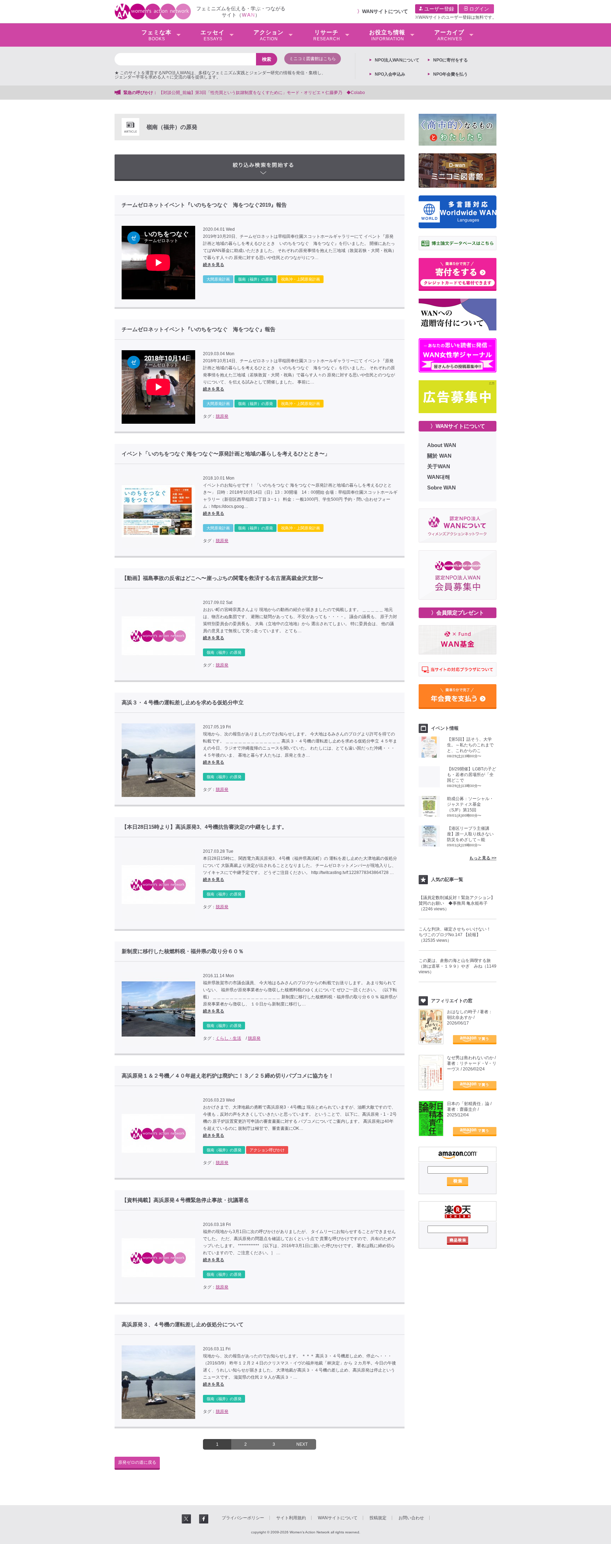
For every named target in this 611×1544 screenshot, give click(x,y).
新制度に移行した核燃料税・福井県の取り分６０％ (183, 951)
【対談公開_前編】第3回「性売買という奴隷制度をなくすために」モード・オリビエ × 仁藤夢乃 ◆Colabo (262, 92)
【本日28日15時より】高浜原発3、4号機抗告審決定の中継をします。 (204, 827)
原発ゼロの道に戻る (137, 1462)
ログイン (478, 9)
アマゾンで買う (474, 1039)
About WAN (441, 445)
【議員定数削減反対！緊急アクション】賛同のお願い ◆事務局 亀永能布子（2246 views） (457, 903)
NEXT (302, 1444)
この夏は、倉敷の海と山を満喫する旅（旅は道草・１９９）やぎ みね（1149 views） (457, 966)
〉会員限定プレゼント (457, 613)
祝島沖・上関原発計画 (300, 279)
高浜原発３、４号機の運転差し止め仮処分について (183, 1324)
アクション (269, 35)
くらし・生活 (228, 1038)
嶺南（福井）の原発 (255, 279)
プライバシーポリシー (243, 1518)
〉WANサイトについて (457, 426)
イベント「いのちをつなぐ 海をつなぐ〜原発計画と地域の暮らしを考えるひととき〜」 (226, 454)
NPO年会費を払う (450, 74)
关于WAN (438, 466)
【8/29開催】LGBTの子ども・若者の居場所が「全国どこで (471, 775)
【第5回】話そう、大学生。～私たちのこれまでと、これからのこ (470, 745)
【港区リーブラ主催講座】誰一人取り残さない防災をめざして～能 (470, 834)
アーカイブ (449, 35)
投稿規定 (377, 1518)
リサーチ (326, 35)
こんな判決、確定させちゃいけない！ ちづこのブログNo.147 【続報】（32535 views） (457, 935)
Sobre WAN (441, 488)
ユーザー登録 (438, 9)
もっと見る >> (482, 858)
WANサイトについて (385, 11)
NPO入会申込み (390, 74)
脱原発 (222, 416)
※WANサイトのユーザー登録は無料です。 (455, 17)
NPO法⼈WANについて (397, 60)
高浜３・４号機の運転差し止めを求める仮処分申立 (183, 702)
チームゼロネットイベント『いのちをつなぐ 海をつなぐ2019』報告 (204, 205)
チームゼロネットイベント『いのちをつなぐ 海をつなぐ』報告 (198, 329)
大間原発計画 (218, 279)
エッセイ (212, 35)
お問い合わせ (411, 1518)
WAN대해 (438, 477)
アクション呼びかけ (267, 1150)
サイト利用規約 (291, 1518)
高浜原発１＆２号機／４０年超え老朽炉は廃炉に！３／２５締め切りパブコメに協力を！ (228, 1076)
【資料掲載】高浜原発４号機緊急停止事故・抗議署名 (185, 1200)
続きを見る (213, 264)
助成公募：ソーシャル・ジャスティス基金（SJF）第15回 (470, 804)
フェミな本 (156, 35)
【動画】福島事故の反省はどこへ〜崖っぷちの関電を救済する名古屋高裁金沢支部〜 (222, 578)
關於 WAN (439, 456)
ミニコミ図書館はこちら (312, 58)
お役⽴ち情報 (387, 35)
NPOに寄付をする (450, 60)
